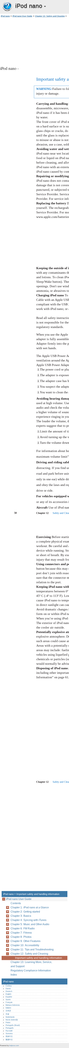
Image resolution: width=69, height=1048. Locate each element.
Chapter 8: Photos (21, 936)
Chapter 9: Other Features (25, 941)
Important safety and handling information (38, 958)
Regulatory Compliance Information (31, 970)
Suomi (8, 999)
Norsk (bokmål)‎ (12, 1020)
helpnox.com (14, 1045)
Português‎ (10, 1028)
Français (9, 1002)
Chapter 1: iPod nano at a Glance (30, 907)
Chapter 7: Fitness (21, 932)
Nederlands (10, 1017)
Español (9, 997)
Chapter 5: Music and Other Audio (30, 924)
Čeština (9, 986)
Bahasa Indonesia (13, 1005)
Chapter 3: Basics (21, 915)
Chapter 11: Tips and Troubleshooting (32, 949)
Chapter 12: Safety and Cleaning (50, 16)
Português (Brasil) (13, 1025)
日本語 (8, 1011)
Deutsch (9, 991)
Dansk (8, 988)
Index (14, 974)
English (8, 994)
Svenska (9, 1033)
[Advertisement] (34, 41)
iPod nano (7, 6)
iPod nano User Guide (22, 16)
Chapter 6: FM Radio (23, 928)
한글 (7, 1014)
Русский (9, 1031)
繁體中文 (9, 1040)
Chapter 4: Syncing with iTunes (28, 920)
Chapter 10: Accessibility (25, 945)
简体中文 (9, 1036)
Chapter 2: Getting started (25, 911)
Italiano (8, 1008)
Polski (8, 1022)
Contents (16, 903)
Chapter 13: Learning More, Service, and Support (31, 964)
